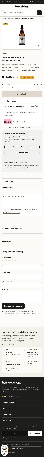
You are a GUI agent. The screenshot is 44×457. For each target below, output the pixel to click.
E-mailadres (6, 272)
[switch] (4, 454)
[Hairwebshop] (22, 6)
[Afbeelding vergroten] (39, 46)
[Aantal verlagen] (4, 87)
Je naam (4, 264)
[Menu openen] (4, 6)
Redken (10, 19)
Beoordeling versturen (13, 306)
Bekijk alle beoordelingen (11, 213)
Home (4, 19)
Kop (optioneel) (7, 281)
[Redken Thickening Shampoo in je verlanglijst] (39, 87)
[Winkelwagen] (40, 6)
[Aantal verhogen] (13, 87)
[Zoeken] (39, 12)
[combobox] (22, 12)
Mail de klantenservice (23, 147)
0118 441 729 (23, 153)
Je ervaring (5, 289)
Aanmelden (35, 433)
